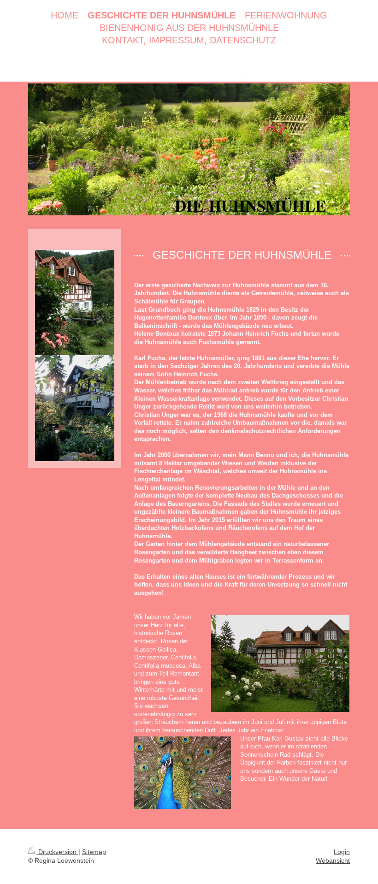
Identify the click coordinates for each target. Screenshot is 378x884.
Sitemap (94, 851)
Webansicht (333, 860)
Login (342, 851)
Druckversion (57, 851)
